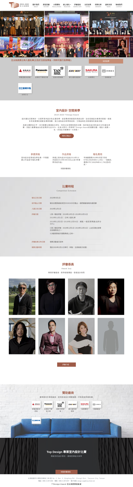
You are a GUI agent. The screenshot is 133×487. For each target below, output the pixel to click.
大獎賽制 (56, 5)
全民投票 (87, 5)
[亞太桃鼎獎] (19, 5)
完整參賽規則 (66, 168)
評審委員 (77, 5)
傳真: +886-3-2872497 (62, 481)
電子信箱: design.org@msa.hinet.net (83, 481)
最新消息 (108, 5)
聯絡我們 (119, 5)
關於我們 (36, 5)
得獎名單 (98, 5)
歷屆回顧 (46, 5)
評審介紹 (65, 364)
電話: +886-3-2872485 (45, 481)
